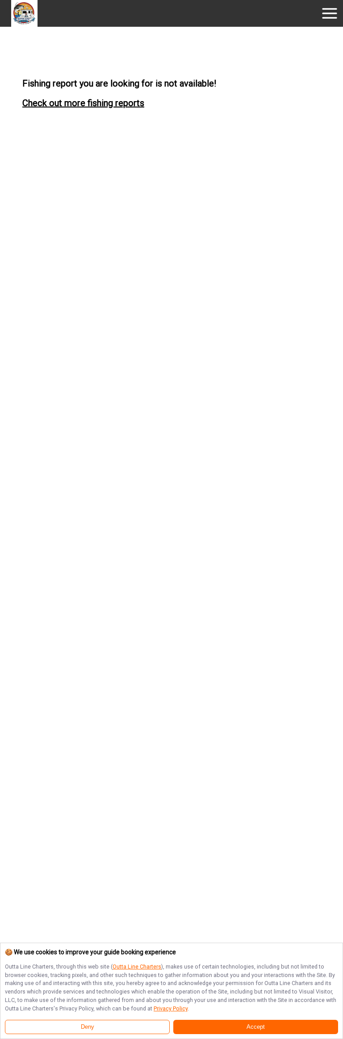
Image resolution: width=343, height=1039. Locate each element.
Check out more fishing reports (83, 103)
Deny (87, 1027)
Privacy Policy (171, 1008)
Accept (256, 1027)
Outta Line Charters (137, 966)
